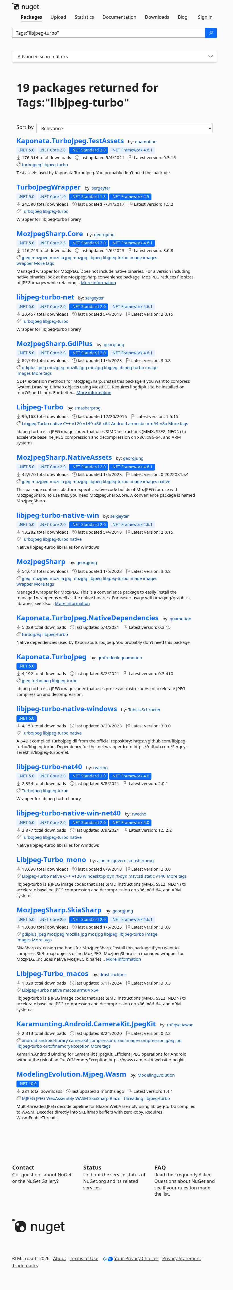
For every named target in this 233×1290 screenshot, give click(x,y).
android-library (53, 1040)
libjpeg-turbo (55, 164)
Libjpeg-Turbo (39, 407)
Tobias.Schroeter (144, 709)
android (29, 1040)
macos (69, 990)
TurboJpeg (32, 211)
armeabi (136, 423)
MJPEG (28, 1098)
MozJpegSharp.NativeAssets (64, 457)
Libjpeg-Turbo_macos (52, 973)
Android (119, 423)
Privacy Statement (181, 1258)
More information (98, 282)
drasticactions (112, 974)
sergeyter (101, 188)
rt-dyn (121, 876)
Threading (133, 1098)
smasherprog (87, 408)
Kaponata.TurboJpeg (51, 657)
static (149, 876)
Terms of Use (84, 1258)
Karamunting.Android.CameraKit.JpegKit (86, 1024)
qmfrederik (108, 657)
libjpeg (95, 257)
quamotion (146, 141)
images (150, 257)
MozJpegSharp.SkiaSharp (58, 910)
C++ (67, 423)
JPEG (40, 1098)
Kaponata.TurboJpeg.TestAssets (70, 141)
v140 (88, 423)
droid (119, 1040)
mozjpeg (40, 257)
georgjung (104, 234)
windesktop (94, 876)
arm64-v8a (156, 423)
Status (92, 1167)
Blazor (116, 1098)
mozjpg (79, 257)
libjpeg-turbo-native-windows (66, 709)
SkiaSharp (99, 1098)
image (136, 257)
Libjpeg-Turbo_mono (51, 859)
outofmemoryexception (66, 1046)
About (59, 1258)
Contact (23, 1167)
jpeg (26, 257)
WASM (81, 1098)
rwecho (100, 767)
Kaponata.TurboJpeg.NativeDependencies (87, 618)
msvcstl (135, 876)
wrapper (24, 263)
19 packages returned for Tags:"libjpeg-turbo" (87, 95)
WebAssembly (60, 1098)
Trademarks (25, 1265)
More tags (44, 263)
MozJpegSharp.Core (49, 233)
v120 (77, 423)
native (56, 423)
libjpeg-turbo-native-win (57, 515)
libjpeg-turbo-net (45, 297)
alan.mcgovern (112, 860)
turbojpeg (31, 164)
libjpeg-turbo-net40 (49, 766)
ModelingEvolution (156, 1075)
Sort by (25, 127)
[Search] (211, 33)
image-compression (145, 1040)
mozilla (57, 257)
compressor (101, 1040)
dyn (110, 876)
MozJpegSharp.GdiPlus (54, 343)
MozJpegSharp (40, 561)
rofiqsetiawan (180, 1024)
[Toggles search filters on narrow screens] (210, 56)
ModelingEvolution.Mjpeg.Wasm (71, 1074)
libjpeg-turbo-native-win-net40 (68, 813)
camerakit (78, 1040)
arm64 (83, 990)
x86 (97, 423)
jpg (68, 257)
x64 (106, 423)
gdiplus (29, 367)
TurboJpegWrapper (48, 187)
